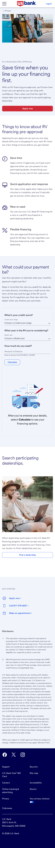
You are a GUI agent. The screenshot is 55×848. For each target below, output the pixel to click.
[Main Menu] (4, 4)
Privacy (5, 798)
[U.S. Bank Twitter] (13, 755)
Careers (6, 782)
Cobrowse (7, 808)
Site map (34, 773)
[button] (49, 3)
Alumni (33, 789)
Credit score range (11, 320)
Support (6, 766)
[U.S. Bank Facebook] (5, 755)
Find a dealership (27, 555)
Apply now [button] (27, 108)
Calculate (12, 362)
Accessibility (36, 782)
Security (34, 766)
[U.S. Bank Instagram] (23, 755)
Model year (8, 335)
